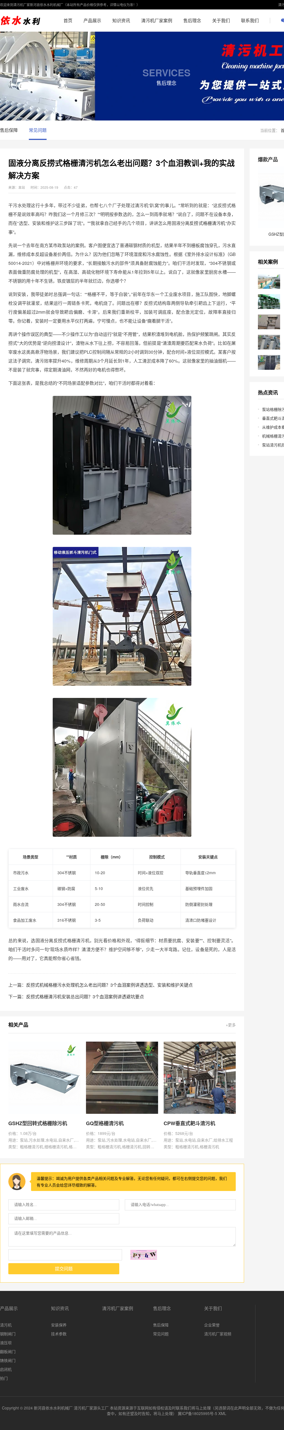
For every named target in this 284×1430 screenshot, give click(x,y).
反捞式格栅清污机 (207, 223)
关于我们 (221, 20)
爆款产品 (268, 159)
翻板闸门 (8, 1351)
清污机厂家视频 (217, 1333)
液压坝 (6, 1342)
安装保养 (59, 1325)
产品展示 (92, 20)
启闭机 (6, 1369)
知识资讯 (121, 20)
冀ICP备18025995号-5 (197, 1413)
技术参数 (59, 1333)
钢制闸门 (8, 1333)
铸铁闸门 (8, 1360)
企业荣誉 (212, 1325)
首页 (68, 20)
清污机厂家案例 (156, 20)
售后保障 (9, 130)
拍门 (4, 1378)
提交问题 (64, 1268)
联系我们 (250, 20)
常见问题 (38, 130)
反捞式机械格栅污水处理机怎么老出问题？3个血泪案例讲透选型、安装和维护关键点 (109, 985)
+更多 (231, 1024)
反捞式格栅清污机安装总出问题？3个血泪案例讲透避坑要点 (85, 996)
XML (222, 1413)
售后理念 (192, 20)
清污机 (6, 1325)
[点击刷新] (143, 1255)
